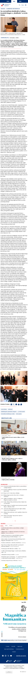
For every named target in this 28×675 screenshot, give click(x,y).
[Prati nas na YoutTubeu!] (11, 656)
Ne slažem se (23, 671)
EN (23, 5)
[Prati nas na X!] (8, 656)
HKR (20, 1)
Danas (2, 525)
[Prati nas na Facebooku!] (3, 656)
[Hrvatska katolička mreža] (9, 661)
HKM (8, 1)
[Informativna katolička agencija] (18, 661)
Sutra (6, 525)
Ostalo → (11, 525)
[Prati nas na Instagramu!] (5, 656)
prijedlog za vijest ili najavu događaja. (15, 640)
